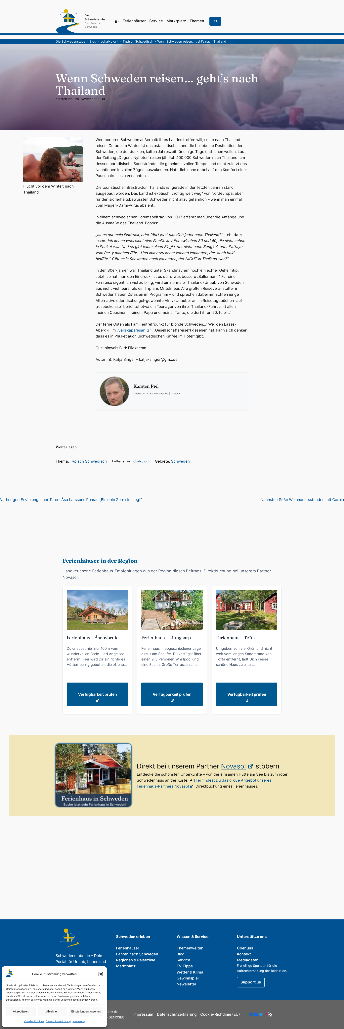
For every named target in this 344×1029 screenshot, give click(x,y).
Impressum (79, 1021)
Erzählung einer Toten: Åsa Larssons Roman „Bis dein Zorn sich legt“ (81, 499)
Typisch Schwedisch (88, 461)
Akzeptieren (20, 1011)
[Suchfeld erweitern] (215, 21)
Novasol (233, 766)
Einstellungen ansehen (86, 1011)
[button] (101, 974)
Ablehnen (52, 1011)
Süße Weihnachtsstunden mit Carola (311, 499)
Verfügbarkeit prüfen (97, 694)
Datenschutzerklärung (58, 1021)
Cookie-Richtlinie (34, 1021)
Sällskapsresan (131, 330)
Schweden (180, 461)
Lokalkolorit (141, 461)
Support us (250, 982)
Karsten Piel (64, 99)
